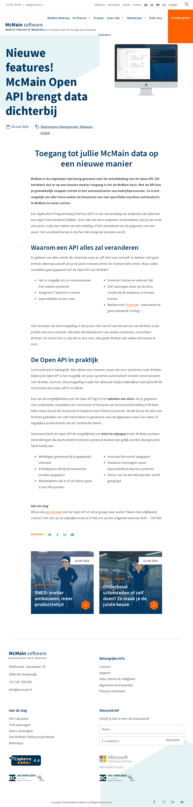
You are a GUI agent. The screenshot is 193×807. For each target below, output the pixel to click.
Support (104, 673)
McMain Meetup (58, 18)
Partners (137, 4)
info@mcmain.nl (34, 4)
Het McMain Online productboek (31, 737)
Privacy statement (112, 691)
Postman (131, 305)
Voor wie (113, 18)
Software (79, 18)
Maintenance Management (59, 127)
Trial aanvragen (20, 725)
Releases (86, 127)
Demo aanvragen (21, 731)
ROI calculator (19, 718)
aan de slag (53, 512)
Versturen (173, 739)
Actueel (126, 4)
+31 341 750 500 (13, 4)
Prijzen (99, 18)
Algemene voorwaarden (116, 685)
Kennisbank (113, 4)
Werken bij (99, 4)
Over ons (155, 18)
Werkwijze (134, 18)
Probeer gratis (180, 18)
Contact (105, 35)
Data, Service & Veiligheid (117, 679)
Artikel (45, 133)
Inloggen (172, 4)
